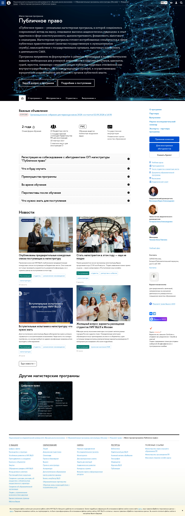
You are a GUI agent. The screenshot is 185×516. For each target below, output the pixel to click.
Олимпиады (47, 455)
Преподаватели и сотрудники (20, 459)
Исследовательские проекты (88, 452)
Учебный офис (154, 248)
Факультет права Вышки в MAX (164, 304)
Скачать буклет (164, 155)
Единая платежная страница (19, 498)
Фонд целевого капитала (18, 472)
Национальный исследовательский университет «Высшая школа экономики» (37, 438)
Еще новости (27, 363)
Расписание (156, 178)
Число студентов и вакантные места (165, 169)
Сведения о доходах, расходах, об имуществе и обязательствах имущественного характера (21, 480)
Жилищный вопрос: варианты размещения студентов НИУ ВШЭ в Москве (100, 325)
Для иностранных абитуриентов (164, 147)
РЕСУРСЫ (115, 445)
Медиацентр (115, 462)
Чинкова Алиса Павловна (158, 240)
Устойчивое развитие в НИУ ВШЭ (21, 455)
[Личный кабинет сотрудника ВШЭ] (176, 3)
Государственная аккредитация (114, 132)
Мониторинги (82, 455)
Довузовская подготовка (52, 452)
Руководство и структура (18, 452)
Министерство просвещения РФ (157, 454)
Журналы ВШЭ (116, 465)
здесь (140, 509)
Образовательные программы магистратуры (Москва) (87, 438)
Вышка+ (45, 462)
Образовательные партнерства (54, 482)
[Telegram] (154, 313)
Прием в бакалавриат (51, 459)
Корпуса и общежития (17, 462)
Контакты (152, 267)
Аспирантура (47, 468)
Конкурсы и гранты (84, 468)
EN (166, 3)
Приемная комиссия (164, 139)
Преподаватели (158, 166)
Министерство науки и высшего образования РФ (157, 450)
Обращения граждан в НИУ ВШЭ (21, 468)
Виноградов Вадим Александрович (161, 201)
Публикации (115, 468)
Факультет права (116, 438)
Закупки (11, 465)
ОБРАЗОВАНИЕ (50, 445)
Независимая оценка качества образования (116, 137)
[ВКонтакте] (150, 313)
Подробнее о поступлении (76, 83)
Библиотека (115, 449)
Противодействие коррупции (20, 475)
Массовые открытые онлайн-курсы (158, 458)
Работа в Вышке (14, 501)
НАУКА (80, 445)
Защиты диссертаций (84, 462)
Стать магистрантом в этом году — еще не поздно (101, 256)
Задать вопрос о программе (38, 83)
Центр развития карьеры (52, 475)
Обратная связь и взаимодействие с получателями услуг (56, 486)
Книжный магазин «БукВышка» (122, 455)
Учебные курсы (157, 162)
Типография (115, 459)
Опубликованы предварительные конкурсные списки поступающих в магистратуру (45, 256)
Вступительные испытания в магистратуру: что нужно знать (45, 328)
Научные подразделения (86, 449)
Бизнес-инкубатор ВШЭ (51, 478)
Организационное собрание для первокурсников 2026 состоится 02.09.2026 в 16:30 (71, 114)
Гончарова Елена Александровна (160, 222)
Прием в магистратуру (51, 465)
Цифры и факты (14, 449)
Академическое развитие (86, 465)
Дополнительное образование (54, 472)
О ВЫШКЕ (13, 445)
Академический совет (160, 182)
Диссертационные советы (87, 459)
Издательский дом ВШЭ (119, 452)
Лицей (45, 449)
